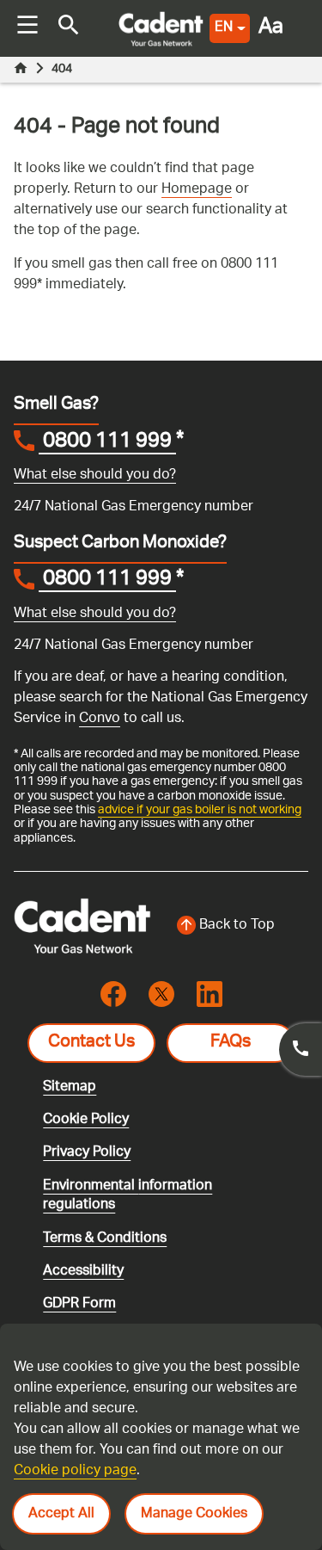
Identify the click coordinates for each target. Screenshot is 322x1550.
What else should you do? (95, 475)
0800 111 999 (107, 443)
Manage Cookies (194, 1514)
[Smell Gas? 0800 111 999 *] (300, 1049)
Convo (99, 719)
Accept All (61, 1514)
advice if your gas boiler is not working (199, 810)
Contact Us (91, 1043)
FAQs (230, 1043)
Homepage (196, 190)
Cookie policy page (75, 1471)
